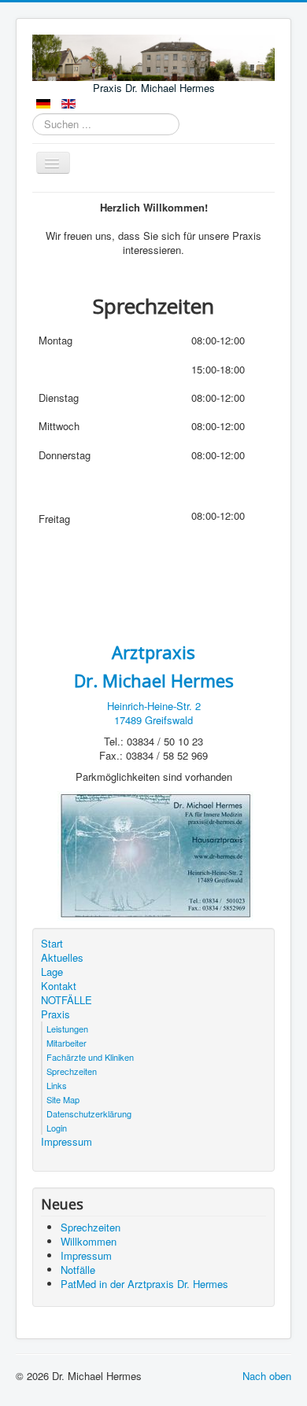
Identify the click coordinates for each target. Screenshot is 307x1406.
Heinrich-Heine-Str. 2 (154, 705)
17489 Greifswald (153, 719)
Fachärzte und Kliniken (90, 1057)
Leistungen (67, 1028)
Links (56, 1085)
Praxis (55, 1014)
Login (56, 1127)
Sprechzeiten (71, 1071)
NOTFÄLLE (66, 1000)
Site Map (63, 1099)
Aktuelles (62, 958)
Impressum (66, 1142)
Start (52, 944)
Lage (52, 972)
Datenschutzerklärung (88, 1113)
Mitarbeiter (66, 1042)
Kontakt (58, 986)
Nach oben (266, 1375)
